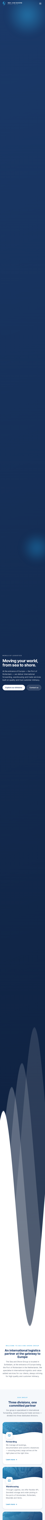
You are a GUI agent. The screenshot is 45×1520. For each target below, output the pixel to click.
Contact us (34, 687)
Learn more (11, 1459)
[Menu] (40, 3)
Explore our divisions (13, 687)
